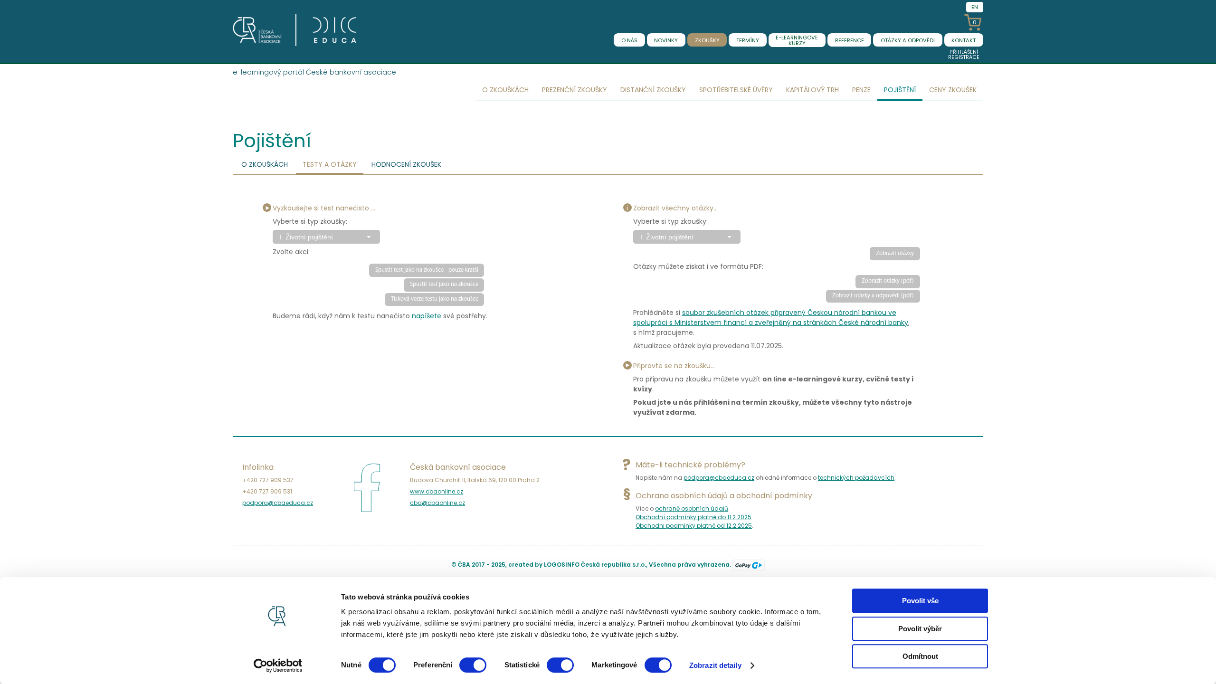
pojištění (900, 90)
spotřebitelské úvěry (736, 90)
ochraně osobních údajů (691, 508)
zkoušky (707, 40)
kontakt (963, 40)
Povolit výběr (920, 629)
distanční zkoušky (653, 90)
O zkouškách (264, 164)
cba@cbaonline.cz (437, 503)
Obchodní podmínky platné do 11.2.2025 (693, 517)
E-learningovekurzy (797, 40)
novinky (666, 40)
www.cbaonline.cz (436, 491)
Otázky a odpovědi (908, 40)
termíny (747, 40)
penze (861, 90)
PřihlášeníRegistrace (963, 54)
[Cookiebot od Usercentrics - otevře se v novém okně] (278, 665)
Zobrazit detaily (715, 665)
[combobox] (326, 237)
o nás (629, 40)
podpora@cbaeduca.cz (277, 503)
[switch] (472, 665)
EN (974, 7)
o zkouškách (505, 90)
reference (849, 40)
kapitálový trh (812, 90)
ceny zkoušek (953, 90)
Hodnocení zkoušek (406, 164)
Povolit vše (920, 601)
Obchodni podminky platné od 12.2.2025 (694, 526)
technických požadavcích (856, 478)
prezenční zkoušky (574, 90)
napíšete (426, 316)
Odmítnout (920, 656)
